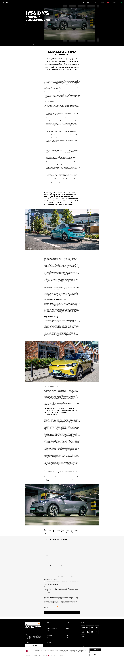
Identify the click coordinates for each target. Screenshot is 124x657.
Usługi (95, 2)
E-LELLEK (120, 2)
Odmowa (95, 654)
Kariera (109, 2)
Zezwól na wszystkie (95, 649)
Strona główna (27, 44)
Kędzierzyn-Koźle (69, 637)
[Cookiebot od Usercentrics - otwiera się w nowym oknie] (28, 655)
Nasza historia (50, 635)
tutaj (57, 584)
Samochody (89, 2)
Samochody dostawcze (52, 628)
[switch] (48, 655)
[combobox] (62, 555)
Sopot (67, 635)
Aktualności (102, 2)
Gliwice (67, 628)
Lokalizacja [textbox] (47, 555)
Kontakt (114, 2)
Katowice (68, 630)
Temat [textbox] (46, 560)
